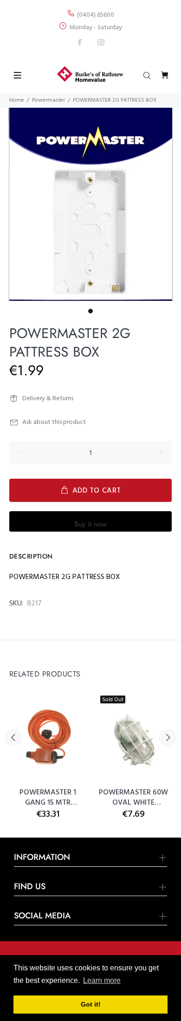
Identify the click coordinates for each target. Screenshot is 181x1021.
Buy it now (90, 524)
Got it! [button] (91, 1004)
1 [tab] (90, 311)
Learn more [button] (102, 980)
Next (167, 737)
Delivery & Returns (47, 398)
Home (16, 100)
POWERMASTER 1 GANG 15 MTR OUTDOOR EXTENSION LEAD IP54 (47, 797)
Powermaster (48, 100)
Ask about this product (54, 422)
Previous (13, 737)
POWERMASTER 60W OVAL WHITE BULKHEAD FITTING (133, 797)
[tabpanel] (90, 204)
